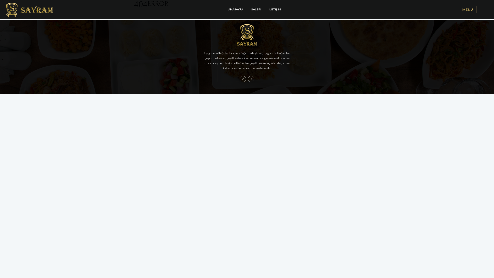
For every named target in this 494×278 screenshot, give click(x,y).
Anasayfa (235, 9)
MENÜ (467, 10)
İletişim (275, 9)
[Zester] (30, 9)
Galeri (256, 9)
